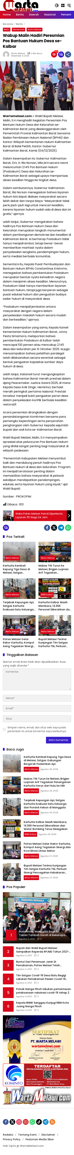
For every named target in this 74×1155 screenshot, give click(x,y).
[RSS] (52, 1122)
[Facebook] (47, 528)
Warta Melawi (34, 29)
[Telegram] (61, 528)
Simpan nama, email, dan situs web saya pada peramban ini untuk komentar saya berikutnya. (37, 729)
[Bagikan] (68, 54)
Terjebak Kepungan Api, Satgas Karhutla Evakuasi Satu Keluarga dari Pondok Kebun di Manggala (18, 606)
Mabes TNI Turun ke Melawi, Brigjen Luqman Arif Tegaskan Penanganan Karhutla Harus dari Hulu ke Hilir (53, 569)
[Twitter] (54, 528)
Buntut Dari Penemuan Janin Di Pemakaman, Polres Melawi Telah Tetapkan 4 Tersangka (38, 963)
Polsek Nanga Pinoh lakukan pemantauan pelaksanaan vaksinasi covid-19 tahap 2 (43, 990)
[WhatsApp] (68, 528)
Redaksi (8, 1134)
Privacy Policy (11, 1139)
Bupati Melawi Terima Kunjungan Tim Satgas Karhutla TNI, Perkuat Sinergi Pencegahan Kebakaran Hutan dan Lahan (53, 643)
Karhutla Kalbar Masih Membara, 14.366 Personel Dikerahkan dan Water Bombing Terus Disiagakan (54, 606)
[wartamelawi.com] (21, 5)
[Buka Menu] (63, 5)
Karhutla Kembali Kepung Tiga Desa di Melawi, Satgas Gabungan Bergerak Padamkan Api (16, 569)
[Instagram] (19, 1122)
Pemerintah (18, 29)
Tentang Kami (27, 1134)
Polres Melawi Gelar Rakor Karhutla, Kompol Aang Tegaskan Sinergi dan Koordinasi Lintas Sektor (18, 643)
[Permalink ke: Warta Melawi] (7, 54)
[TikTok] (39, 1122)
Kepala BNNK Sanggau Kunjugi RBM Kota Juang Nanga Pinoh (42, 1004)
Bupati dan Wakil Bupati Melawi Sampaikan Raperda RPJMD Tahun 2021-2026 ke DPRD (42, 949)
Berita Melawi (12, 557)
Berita (7, 29)
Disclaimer (48, 1134)
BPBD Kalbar (47, 594)
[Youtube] (26, 1122)
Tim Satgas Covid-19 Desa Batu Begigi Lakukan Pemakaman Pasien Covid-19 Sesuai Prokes (41, 977)
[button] (57, 5)
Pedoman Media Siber (40, 1139)
